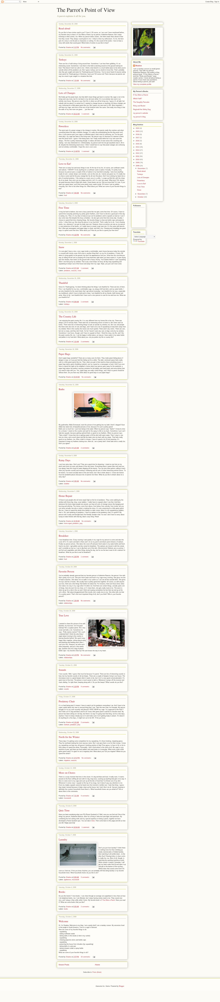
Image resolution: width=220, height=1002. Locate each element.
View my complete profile (142, 84)
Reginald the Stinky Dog (142, 109)
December (142, 168)
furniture (66, 724)
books (66, 909)
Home (97, 965)
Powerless (64, 126)
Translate (141, 241)
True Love (64, 615)
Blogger (121, 986)
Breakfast (63, 535)
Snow (61, 247)
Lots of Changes (67, 92)
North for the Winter (69, 737)
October (141, 197)
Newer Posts (64, 965)
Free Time (64, 207)
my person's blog (139, 117)
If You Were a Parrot (108, 900)
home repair (68, 523)
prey (81, 523)
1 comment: (86, 114)
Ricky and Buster (139, 106)
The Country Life (67, 316)
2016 (138, 141)
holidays (66, 304)
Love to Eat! (65, 163)
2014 (138, 147)
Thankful (63, 282)
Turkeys (62, 59)
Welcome (63, 921)
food (65, 195)
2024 (138, 128)
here (93, 821)
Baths (62, 389)
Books (62, 891)
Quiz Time (64, 810)
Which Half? (137, 98)
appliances (67, 879)
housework (67, 798)
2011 (138, 156)
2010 (138, 159)
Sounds (62, 669)
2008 (138, 166)
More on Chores (67, 772)
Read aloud (64, 28)
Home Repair (65, 495)
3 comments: (85, 877)
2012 (138, 153)
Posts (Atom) (96, 972)
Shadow (138, 66)
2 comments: (85, 341)
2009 (138, 162)
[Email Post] (94, 47)
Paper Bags (64, 354)
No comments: (86, 47)
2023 (138, 131)
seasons (74, 270)
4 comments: (85, 686)
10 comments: (86, 957)
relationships (68, 603)
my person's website (140, 113)
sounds (66, 689)
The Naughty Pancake (141, 102)
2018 (138, 134)
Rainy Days (64, 460)
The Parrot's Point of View (86, 9)
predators (67, 270)
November (142, 194)
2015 (138, 144)
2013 (138, 150)
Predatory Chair (67, 701)
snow (79, 270)
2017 (138, 137)
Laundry (63, 839)
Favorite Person (66, 571)
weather (66, 484)
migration (67, 760)
